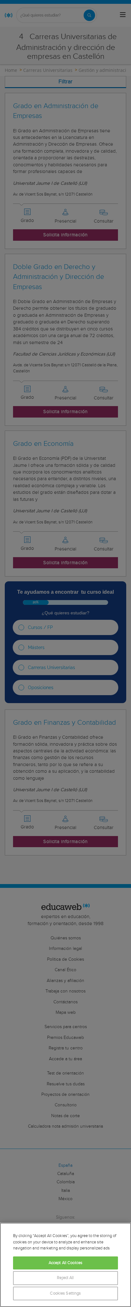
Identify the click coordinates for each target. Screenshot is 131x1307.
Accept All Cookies (65, 1263)
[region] (65, 1265)
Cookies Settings (65, 1293)
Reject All (65, 1278)
